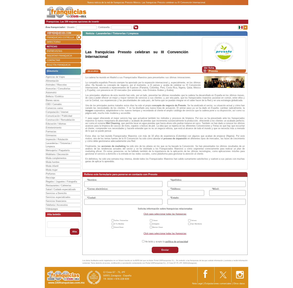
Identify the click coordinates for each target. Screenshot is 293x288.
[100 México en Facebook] (206, 273)
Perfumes (50, 173)
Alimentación (52, 81)
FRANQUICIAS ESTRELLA (60, 37)
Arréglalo (155, 224)
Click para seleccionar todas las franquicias (165, 214)
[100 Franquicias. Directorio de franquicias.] (66, 12)
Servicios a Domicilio (56, 193)
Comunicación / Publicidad (59, 116)
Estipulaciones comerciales (218, 283)
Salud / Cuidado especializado (61, 189)
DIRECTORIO (54, 42)
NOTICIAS (52, 46)
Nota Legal (197, 283)
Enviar (165, 249)
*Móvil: (215, 189)
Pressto (213, 71)
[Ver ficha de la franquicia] (224, 51)
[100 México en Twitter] (222, 273)
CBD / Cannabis (54, 104)
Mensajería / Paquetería (58, 150)
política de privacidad (176, 241)
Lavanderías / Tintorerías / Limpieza (59, 145)
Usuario (70, 27)
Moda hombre (52, 162)
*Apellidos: (176, 180)
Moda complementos (56, 158)
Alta (74, 231)
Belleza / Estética (54, 96)
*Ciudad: (91, 197)
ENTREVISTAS (54, 51)
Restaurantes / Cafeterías (58, 185)
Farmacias (51, 131)
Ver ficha (209, 67)
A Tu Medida (119, 224)
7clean (155, 220)
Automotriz (51, 92)
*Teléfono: (175, 189)
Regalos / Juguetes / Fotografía (61, 181)
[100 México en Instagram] (239, 273)
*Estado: (174, 197)
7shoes (194, 220)
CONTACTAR (53, 60)
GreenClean (119, 227)
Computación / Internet (57, 112)
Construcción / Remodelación (60, 120)
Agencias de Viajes (55, 77)
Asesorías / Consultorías (58, 88)
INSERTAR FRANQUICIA (59, 55)
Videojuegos (52, 209)
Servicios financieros (56, 201)
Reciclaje (50, 177)
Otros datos (239, 283)
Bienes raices (52, 100)
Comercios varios (54, 108)
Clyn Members (196, 224)
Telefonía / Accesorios (57, 205)
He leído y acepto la (166, 241)
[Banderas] (243, 27)
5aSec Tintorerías (121, 220)
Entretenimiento (53, 127)
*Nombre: (92, 180)
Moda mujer (51, 170)
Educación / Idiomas (56, 123)
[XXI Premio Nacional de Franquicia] (94, 277)
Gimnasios (51, 135)
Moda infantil (52, 166)
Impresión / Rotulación (57, 139)
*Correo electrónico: (97, 189)
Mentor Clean (157, 227)
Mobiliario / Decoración (57, 154)
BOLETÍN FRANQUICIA (59, 65)
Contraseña (104, 27)
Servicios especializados (58, 197)
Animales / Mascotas (56, 84)
